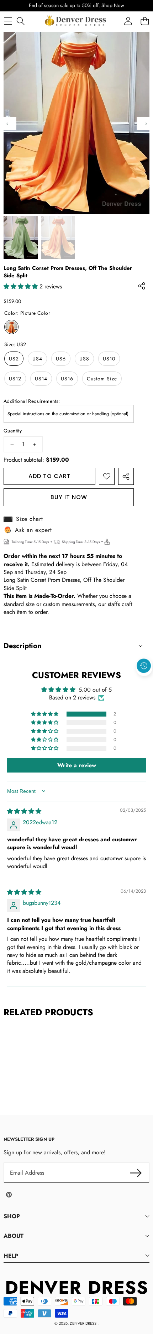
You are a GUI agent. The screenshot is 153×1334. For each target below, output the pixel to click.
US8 (84, 358)
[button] (144, 682)
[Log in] (128, 21)
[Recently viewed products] (144, 666)
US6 (61, 358)
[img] (24, 811)
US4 (37, 358)
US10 (109, 358)
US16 (67, 378)
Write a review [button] (76, 765)
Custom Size (102, 378)
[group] (21, 237)
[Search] (20, 21)
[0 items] (145, 21)
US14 (41, 378)
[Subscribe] (136, 1173)
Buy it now (69, 497)
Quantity (13, 430)
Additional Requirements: (32, 401)
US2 (14, 358)
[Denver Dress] (76, 21)
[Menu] (8, 21)
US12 (15, 378)
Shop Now (112, 5)
